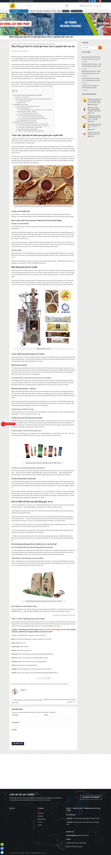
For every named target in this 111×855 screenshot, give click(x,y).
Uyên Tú (26, 51)
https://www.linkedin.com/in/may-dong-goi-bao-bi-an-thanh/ (34, 669)
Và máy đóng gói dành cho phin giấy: (27, 120)
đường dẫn (65, 684)
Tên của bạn (15, 715)
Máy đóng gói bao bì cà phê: (20, 104)
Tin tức (54, 11)
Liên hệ (59, 11)
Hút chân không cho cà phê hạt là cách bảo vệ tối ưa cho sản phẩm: (37, 110)
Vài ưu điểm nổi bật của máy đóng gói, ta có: (25, 122)
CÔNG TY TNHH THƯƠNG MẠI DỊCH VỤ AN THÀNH (31, 131)
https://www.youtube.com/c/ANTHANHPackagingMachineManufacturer (37, 672)
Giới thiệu (39, 11)
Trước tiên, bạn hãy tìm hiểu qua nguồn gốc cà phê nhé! (27, 95)
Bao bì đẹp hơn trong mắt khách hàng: (27, 129)
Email (46, 715)
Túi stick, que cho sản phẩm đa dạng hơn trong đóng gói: (34, 118)
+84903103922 (70, 843)
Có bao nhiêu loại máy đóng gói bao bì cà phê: (27, 106)
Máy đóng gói (47, 11)
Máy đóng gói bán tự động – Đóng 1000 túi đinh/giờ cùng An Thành (91, 65)
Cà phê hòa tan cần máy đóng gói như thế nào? (30, 115)
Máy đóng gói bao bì (26, 44)
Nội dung (14, 729)
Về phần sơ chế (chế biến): (25, 101)
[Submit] (100, 47)
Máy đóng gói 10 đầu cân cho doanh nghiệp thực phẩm (90, 86)
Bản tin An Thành (16, 44)
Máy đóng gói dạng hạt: (24, 108)
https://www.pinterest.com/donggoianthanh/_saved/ (33, 658)
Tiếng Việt (81, 1)
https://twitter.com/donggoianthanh (26, 665)
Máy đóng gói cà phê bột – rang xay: (27, 111)
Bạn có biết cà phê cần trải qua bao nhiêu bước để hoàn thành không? (33, 99)
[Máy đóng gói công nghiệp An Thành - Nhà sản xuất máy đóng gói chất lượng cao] (17, 5)
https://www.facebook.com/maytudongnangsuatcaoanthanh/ (35, 654)
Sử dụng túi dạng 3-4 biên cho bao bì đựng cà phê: (33, 116)
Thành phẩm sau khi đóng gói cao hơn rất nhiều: (30, 127)
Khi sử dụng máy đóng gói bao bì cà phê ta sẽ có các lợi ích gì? (32, 124)
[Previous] (4, 24)
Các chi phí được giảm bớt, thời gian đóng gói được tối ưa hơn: (33, 125)
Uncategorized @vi (49, 44)
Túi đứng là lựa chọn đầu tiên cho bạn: (30, 113)
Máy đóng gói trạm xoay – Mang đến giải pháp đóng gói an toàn (91, 72)
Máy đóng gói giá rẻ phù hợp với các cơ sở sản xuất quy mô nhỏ (91, 79)
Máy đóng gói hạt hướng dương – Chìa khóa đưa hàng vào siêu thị (91, 58)
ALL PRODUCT (16, 11)
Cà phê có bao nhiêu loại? (22, 97)
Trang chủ (33, 11)
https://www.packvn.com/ (24, 650)
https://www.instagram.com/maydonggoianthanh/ (32, 661)
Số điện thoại (15, 722)
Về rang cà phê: (22, 102)
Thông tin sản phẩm (38, 44)
